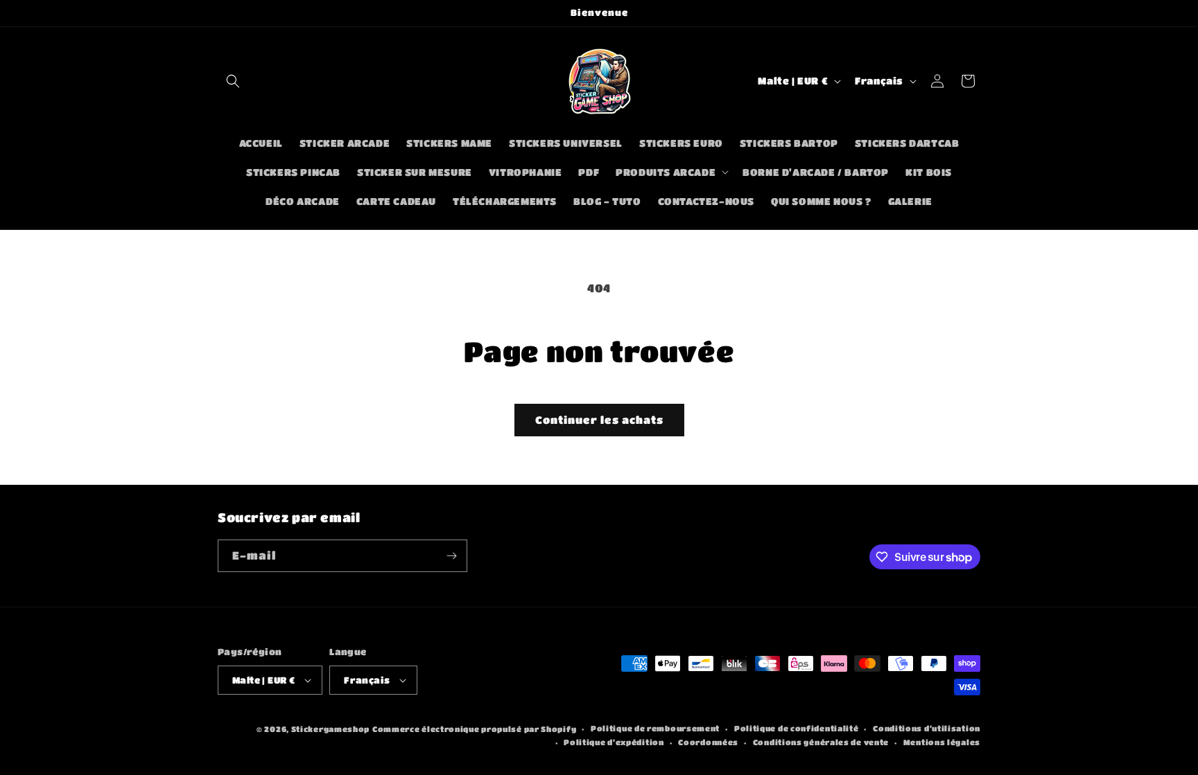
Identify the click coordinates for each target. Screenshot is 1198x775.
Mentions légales (941, 742)
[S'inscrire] (451, 556)
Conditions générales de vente (821, 742)
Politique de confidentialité (796, 728)
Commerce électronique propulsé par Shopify (474, 728)
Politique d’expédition (613, 742)
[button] (233, 81)
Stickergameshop (330, 728)
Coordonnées (708, 742)
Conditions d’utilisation (926, 728)
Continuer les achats (599, 419)
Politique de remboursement (655, 728)
